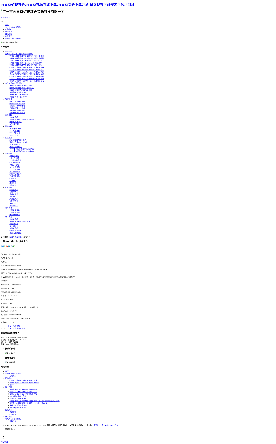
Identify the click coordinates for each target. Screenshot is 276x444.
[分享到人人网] (12, 246)
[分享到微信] (14, 246)
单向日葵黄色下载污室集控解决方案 (23, 392)
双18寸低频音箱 (14, 326)
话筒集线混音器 (15, 230)
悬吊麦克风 (13, 199)
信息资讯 (8, 36)
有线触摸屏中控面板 (17, 110)
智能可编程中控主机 (17, 101)
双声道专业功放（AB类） (19, 142)
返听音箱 (12, 181)
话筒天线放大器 (15, 233)
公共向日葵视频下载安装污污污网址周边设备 (26, 81)
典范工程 (8, 34)
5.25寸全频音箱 (15, 160)
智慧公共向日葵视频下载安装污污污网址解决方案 (28, 403)
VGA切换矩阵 (14, 133)
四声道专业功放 (15, 147)
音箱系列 (8, 153)
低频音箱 (12, 178)
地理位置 (12, 421)
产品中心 (8, 29)
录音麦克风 (13, 190)
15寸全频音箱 (14, 172)
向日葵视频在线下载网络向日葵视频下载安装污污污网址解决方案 (34, 401)
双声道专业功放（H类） (18, 140)
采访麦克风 (13, 201)
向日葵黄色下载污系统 (13, 83)
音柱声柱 (12, 185)
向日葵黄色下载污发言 (18, 92)
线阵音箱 (12, 183)
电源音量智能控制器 (17, 113)
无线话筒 (12, 203)
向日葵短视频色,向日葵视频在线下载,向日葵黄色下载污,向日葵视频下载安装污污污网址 (68, 4)
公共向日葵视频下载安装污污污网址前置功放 (26, 70)
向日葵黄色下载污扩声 (18, 97)
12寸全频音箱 (14, 169)
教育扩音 (8, 208)
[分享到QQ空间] (4, 246)
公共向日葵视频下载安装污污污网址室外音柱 (26, 76)
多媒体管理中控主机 (17, 108)
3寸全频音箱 (14, 156)
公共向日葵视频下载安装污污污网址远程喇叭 (26, 79)
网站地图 (4, 442)
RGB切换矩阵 (14, 131)
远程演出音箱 (14, 176)
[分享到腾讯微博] (9, 246)
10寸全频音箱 (14, 167)
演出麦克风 (13, 192)
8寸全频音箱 (14, 165)
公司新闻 (12, 412)
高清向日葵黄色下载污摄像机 (20, 90)
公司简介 (12, 376)
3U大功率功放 (14, 144)
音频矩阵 (8, 115)
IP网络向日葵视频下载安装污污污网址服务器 (26, 56)
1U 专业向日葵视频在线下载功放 (21, 149)
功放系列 (8, 138)
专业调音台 (13, 226)
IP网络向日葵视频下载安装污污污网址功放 (25, 61)
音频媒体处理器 (15, 122)
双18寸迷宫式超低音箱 (16, 328)
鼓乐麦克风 (13, 206)
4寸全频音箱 (14, 158)
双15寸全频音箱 (15, 174)
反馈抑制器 (13, 224)
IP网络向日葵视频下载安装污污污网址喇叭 (25, 63)
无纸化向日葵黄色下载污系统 (20, 85)
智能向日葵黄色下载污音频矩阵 (21, 119)
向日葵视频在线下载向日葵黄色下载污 (24, 383)
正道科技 (97, 425)
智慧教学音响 (14, 210)
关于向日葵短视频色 (13, 27)
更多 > (11, 385)
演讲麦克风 (13, 194)
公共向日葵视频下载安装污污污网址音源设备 (26, 67)
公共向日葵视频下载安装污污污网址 (19, 54)
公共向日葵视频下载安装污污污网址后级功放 (26, 72)
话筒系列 (8, 187)
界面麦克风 (13, 197)
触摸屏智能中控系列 (17, 104)
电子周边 (8, 217)
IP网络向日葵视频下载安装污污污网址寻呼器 (26, 58)
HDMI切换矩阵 (15, 129)
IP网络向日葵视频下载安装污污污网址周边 (25, 65)
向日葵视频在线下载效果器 (19, 221)
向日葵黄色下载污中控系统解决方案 (23, 389)
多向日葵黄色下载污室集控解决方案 (23, 394)
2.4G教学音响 (14, 212)
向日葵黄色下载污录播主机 (19, 95)
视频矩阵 (8, 126)
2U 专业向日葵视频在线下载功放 (21, 151)
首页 (7, 25)
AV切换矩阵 (14, 124)
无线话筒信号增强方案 (18, 405)
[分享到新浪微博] (7, 246)
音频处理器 (13, 117)
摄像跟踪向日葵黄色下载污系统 (21, 88)
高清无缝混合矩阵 (16, 135)
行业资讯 (12, 414)
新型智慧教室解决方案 (18, 407)
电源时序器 (13, 228)
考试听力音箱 (14, 215)
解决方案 (8, 31)
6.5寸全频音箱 (14, 163)
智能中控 (8, 99)
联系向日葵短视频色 (13, 38)
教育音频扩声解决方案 (18, 398)
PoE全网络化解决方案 (17, 396)
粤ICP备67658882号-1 (110, 425)
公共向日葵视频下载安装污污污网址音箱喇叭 (26, 74)
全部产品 (8, 51)
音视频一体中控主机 (17, 106)
